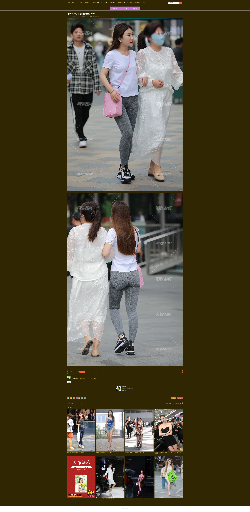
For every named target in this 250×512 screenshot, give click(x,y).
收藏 (69, 377)
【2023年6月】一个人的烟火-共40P (74, 403)
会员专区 (87, 2)
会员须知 (129, 2)
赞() (180, 398)
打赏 (173, 398)
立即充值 (115, 8)
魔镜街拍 (97, 16)
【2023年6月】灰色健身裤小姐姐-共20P (87, 378)
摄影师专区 (121, 2)
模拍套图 (95, 2)
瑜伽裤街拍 (92, 16)
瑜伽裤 (69, 382)
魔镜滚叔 (76, 378)
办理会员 (125, 8)
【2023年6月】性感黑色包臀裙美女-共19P (174, 403)
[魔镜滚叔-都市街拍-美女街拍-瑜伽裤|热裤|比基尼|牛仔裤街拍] (71, 2)
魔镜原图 (112, 2)
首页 (81, 2)
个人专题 (103, 2)
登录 (144, 2)
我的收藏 (137, 2)
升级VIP (82, 372)
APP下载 (135, 8)
